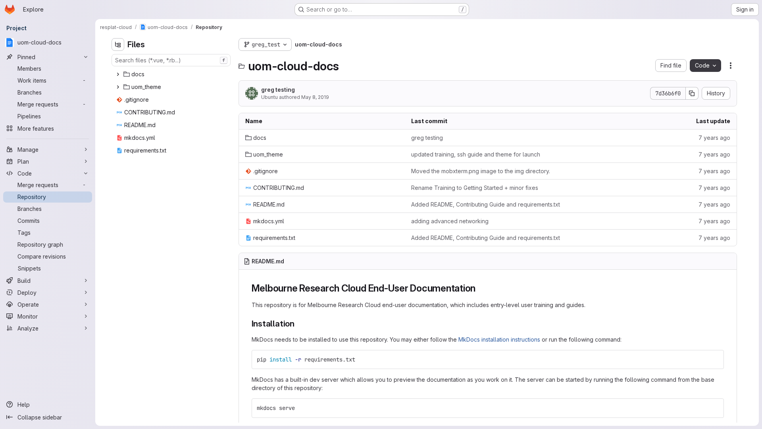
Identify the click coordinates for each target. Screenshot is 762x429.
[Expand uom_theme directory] (118, 87)
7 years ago (714, 137)
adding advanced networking (450, 221)
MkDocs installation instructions (499, 339)
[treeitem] (172, 74)
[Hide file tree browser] (118, 44)
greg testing (278, 89)
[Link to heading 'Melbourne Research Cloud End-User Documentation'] (480, 288)
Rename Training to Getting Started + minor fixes (474, 187)
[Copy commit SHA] (692, 93)
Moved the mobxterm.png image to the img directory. (480, 171)
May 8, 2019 (315, 97)
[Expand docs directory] (118, 74)
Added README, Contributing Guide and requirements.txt (485, 204)
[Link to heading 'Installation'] (299, 324)
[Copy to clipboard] (714, 359)
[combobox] (171, 60)
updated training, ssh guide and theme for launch (475, 154)
